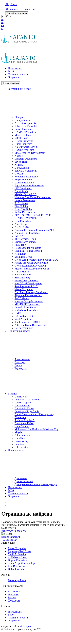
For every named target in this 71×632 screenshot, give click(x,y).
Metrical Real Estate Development (32, 268)
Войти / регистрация (17, 13)
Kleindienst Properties (26, 310)
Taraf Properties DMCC (27, 322)
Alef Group (21, 224)
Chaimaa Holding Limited (28, 250)
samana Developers (25, 200)
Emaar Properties (23, 129)
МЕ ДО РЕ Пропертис (27, 304)
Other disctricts (22, 447)
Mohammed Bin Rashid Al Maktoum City (36, 429)
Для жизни (21, 478)
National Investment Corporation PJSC (35, 230)
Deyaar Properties (24, 141)
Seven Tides (21, 161)
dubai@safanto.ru (10, 536)
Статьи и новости (18, 74)
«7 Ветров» (25, 626)
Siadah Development (25, 241)
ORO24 (19, 173)
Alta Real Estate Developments (31, 325)
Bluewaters (20, 417)
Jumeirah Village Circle (27, 411)
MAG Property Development (30, 152)
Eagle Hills (20, 244)
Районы (12, 393)
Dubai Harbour (22, 405)
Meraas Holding (23, 135)
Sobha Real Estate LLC (27, 126)
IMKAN (19, 236)
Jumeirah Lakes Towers (27, 399)
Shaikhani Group (23, 256)
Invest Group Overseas (26, 280)
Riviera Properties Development (31, 262)
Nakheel (19, 155)
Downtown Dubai (24, 423)
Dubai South (21, 191)
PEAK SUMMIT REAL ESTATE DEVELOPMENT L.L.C (33, 217)
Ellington (19, 117)
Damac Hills (21, 396)
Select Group (21, 138)
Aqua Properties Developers (29, 185)
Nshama (19, 164)
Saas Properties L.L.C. (26, 286)
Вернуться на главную (14, 530)
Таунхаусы (21, 368)
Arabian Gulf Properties (27, 233)
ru (2, 19)
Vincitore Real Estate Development (33, 197)
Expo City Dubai (23, 209)
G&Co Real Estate (24, 316)
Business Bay (22, 441)
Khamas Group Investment (29, 301)
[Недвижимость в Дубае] (9, 502)
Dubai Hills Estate (24, 408)
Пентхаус (20, 362)
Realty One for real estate (28, 247)
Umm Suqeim (22, 426)
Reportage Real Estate (26, 176)
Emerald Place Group (26, 307)
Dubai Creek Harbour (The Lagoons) (34, 414)
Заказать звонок (11, 83)
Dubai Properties (23, 143)
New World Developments (28, 283)
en (2, 25)
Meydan (19, 432)
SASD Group (22, 298)
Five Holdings (22, 206)
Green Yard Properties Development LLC (36, 259)
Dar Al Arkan (22, 167)
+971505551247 (10, 539)
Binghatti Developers (26, 158)
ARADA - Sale (23, 227)
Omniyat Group (23, 120)
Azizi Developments (25, 123)
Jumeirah (19, 444)
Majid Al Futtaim (23, 179)
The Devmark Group (25, 238)
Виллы (18, 365)
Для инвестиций (24, 481)
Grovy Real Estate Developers (30, 265)
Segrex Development (25, 170)
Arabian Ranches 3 (25, 420)
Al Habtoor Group (24, 182)
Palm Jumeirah (22, 435)
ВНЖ (11, 71)
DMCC (18, 313)
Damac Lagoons (23, 402)
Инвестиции (15, 68)
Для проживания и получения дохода (36, 484)
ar (2, 28)
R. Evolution (21, 203)
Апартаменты (22, 359)
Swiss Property (22, 277)
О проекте (13, 77)
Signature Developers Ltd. (28, 295)
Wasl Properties (23, 319)
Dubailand (20, 438)
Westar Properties (24, 289)
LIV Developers (23, 188)
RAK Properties (23, 274)
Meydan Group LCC (25, 194)
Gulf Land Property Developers (31, 292)
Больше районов (17, 580)
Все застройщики (24, 328)
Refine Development (25, 212)
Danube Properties (24, 149)
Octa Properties (23, 221)
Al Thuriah (20, 253)
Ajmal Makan (22, 271)
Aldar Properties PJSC (26, 146)
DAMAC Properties (25, 132)
